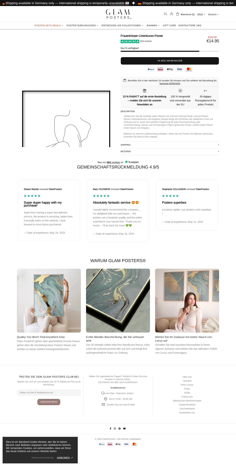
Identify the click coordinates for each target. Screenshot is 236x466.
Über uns (187, 377)
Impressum (187, 396)
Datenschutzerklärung (42, 457)
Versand (187, 380)
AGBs (187, 392)
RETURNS (126, 151)
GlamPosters (118, 14)
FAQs (127, 379)
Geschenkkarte (187, 408)
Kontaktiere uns (187, 412)
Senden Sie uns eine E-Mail (121, 404)
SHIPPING (125, 145)
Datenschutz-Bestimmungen (187, 400)
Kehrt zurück (187, 384)
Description (128, 111)
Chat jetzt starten (124, 393)
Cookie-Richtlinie (187, 404)
